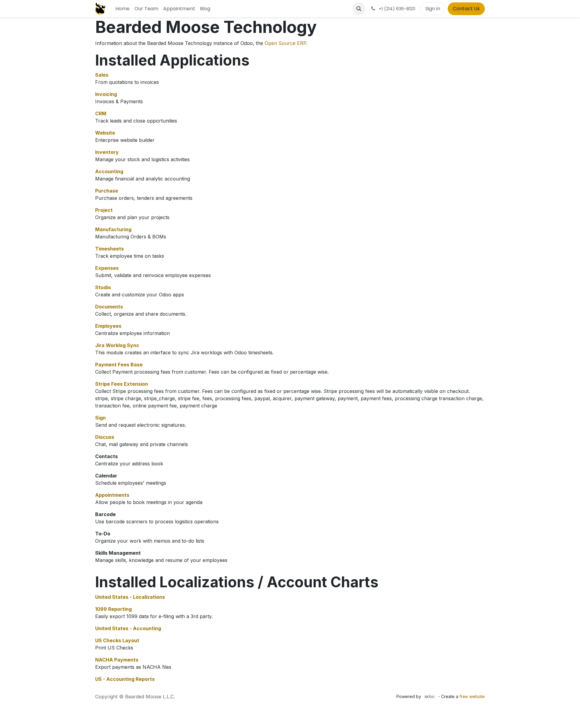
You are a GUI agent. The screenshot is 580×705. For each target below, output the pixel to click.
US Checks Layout (117, 640)
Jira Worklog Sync (117, 345)
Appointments (112, 495)
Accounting (109, 171)
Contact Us (466, 8)
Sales (101, 75)
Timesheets (109, 249)
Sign (100, 418)
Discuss (104, 437)
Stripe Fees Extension (121, 384)
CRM (100, 113)
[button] (359, 8)
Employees (108, 326)
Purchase (106, 191)
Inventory (107, 152)
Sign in (432, 8)
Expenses (107, 268)
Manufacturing (113, 229)
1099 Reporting (113, 609)
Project (104, 210)
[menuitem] (122, 9)
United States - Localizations (130, 597)
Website (105, 133)
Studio (103, 287)
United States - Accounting (128, 628)
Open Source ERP (285, 43)
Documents (109, 307)
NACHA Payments (116, 660)
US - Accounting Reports (125, 679)
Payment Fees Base (119, 365)
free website (472, 696)
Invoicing (106, 94)
